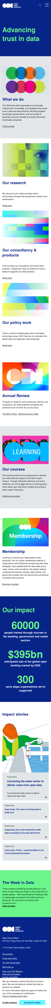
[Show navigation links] (47, 5)
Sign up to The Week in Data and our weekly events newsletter (12, 974)
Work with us (8, 967)
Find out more (8, 126)
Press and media (9, 958)
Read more (7, 205)
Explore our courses (11, 496)
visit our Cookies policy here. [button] (15, 996)
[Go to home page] (12, 5)
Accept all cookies (32, 1002)
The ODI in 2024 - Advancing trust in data (20, 414)
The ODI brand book (11, 962)
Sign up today (8, 906)
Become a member (10, 584)
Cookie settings (9, 1002)
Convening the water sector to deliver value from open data (25, 783)
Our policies (7, 954)
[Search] (40, 5)
